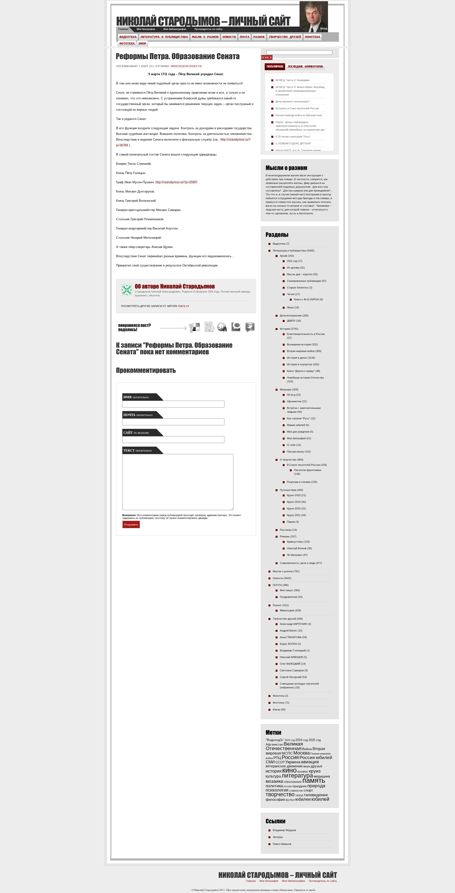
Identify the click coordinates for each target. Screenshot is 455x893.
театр (299, 795)
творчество (280, 794)
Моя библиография (175, 29)
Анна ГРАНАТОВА (290, 637)
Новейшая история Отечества (305, 377)
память (313, 780)
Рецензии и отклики (298, 482)
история (274, 771)
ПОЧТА (244, 37)
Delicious (195, 327)
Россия (290, 757)
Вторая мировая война (300, 351)
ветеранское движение (284, 766)
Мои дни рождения (298, 431)
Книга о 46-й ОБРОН (306, 299)
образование (293, 781)
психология (277, 790)
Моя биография (146, 29)
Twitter (249, 327)
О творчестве (288, 459)
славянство (296, 790)
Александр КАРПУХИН (293, 624)
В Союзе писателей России (303, 464)
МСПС (287, 753)
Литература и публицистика (164, 37)
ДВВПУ (291, 320)
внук (306, 766)
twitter (314, 19)
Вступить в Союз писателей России (297, 108)
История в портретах (299, 364)
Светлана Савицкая (292, 670)
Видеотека (127, 37)
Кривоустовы (295, 541)
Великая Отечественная (284, 746)
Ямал (290, 307)
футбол (290, 799)
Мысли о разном (205, 37)
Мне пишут (286, 590)
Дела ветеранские (291, 315)
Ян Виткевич (294, 555)
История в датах (297, 357)
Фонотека (312, 37)
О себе (291, 445)
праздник (299, 786)
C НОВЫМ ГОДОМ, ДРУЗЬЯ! (293, 143)
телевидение (316, 795)
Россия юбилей (316, 757)
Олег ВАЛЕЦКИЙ (290, 663)
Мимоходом (179, 66)
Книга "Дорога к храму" (301, 371)
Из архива (293, 267)
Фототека (127, 44)
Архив (283, 255)
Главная (123, 29)
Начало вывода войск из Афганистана (299, 115)
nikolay (183, 306)
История (285, 328)
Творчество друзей (285, 37)
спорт (308, 790)
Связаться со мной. (305, 890)
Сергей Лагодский (290, 677)
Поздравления (288, 596)
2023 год (290, 740)
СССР (280, 762)
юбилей (320, 799)
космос (302, 771)
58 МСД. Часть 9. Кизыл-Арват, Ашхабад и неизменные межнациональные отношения (300, 91)
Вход (323, 28)
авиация (310, 761)
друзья (316, 766)
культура (273, 776)
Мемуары (285, 389)
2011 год (292, 261)
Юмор (142, 44)
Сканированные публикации (304, 280)
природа (316, 785)
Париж (291, 521)
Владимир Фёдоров (284, 830)
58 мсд (291, 394)
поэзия (287, 786)
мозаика (274, 781)
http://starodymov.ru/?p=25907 (176, 182)
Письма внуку (295, 451)
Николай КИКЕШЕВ (291, 657)
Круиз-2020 (293, 508)
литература (297, 775)
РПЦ (277, 758)
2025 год (315, 740)
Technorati (236, 327)
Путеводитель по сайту (209, 29)
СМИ (270, 762)
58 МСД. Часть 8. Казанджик (292, 80)
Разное (259, 37)
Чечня (290, 294)
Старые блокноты (297, 287)
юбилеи (303, 799)
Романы (285, 536)
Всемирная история (299, 344)
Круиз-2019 (293, 501)
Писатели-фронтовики (307, 470)
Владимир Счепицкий (293, 650)
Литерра (278, 837)
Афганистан (294, 401)
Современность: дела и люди (297, 563)
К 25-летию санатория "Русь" (293, 136)
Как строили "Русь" (298, 418)
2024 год (302, 740)
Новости (229, 37)
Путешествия (288, 490)
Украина (292, 762)
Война (307, 749)
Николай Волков (296, 548)
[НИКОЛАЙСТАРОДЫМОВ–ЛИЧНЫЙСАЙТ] (203, 21)
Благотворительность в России (306, 334)
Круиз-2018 (293, 495)
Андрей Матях (288, 630)
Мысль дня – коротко (299, 274)
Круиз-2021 (293, 515)
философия (275, 799)
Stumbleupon (222, 327)
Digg (209, 327)
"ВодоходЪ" (275, 740)
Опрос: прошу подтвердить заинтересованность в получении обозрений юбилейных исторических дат (300, 126)
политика (274, 785)
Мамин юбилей (296, 425)
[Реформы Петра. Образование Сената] (177, 56)
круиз (315, 771)
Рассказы (285, 529)
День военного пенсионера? (292, 101)
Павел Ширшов (282, 844)
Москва (301, 753)
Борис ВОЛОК (288, 643)
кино (289, 770)
